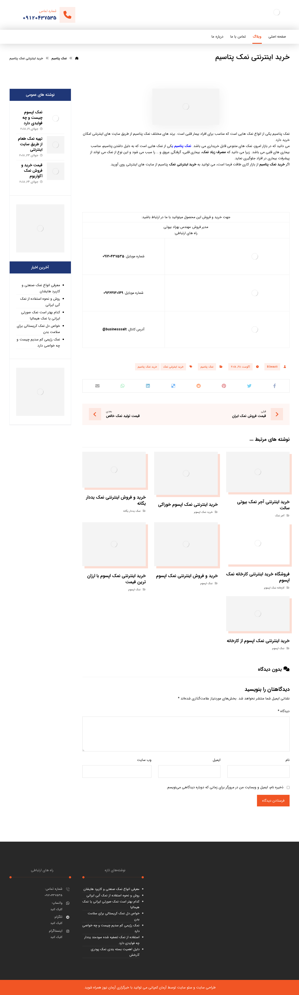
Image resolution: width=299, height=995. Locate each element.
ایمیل (216, 760)
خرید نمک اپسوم (203, 512)
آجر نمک (279, 515)
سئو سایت (184, 987)
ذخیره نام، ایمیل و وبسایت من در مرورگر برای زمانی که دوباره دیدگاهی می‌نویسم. (224, 787)
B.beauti (272, 367)
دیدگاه (284, 711)
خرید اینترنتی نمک (173, 367)
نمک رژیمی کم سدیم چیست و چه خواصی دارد (38, 342)
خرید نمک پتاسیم (147, 367)
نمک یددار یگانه (132, 511)
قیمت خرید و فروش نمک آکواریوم (31, 170)
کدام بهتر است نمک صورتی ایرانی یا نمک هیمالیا (40, 315)
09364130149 (113, 293)
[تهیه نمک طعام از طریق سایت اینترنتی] (55, 145)
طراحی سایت (206, 987)
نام (288, 760)
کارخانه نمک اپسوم (274, 588)
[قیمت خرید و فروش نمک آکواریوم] (55, 171)
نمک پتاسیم (207, 367)
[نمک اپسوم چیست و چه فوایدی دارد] (55, 118)
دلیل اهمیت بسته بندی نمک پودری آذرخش (115, 952)
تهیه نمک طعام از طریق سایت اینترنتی (30, 144)
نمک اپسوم (206, 583)
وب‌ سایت (144, 760)
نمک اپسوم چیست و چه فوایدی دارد (32, 117)
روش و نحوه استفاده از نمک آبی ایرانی (40, 302)
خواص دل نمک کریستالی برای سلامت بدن (38, 329)
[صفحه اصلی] (77, 58)
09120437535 (113, 256)
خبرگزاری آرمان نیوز (115, 987)
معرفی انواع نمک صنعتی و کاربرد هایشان (41, 288)
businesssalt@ (114, 329)
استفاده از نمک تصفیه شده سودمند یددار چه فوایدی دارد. (111, 940)
